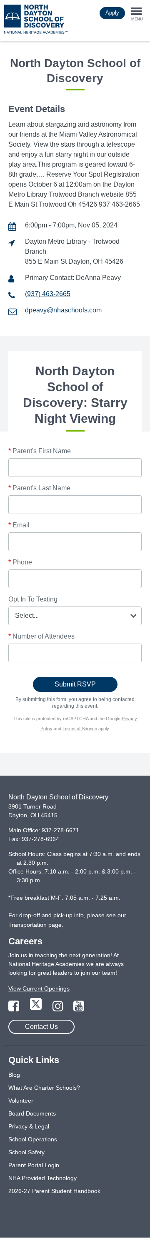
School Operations (32, 1139)
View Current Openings (39, 988)
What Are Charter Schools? (44, 1087)
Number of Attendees (41, 636)
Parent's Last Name (39, 488)
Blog (14, 1074)
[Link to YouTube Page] (78, 1008)
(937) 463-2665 (47, 293)
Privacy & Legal (28, 1126)
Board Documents (32, 1113)
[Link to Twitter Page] (36, 1008)
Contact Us (41, 1026)
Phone (20, 562)
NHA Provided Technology (42, 1178)
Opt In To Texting (33, 599)
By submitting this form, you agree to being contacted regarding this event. (75, 702)
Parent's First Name (39, 450)
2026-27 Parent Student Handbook (54, 1191)
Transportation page (35, 924)
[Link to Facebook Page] (14, 1008)
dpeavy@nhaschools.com (63, 310)
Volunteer (20, 1100)
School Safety (26, 1152)
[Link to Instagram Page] (58, 1008)
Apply (112, 13)
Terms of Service (79, 728)
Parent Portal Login (33, 1165)
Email (19, 525)
